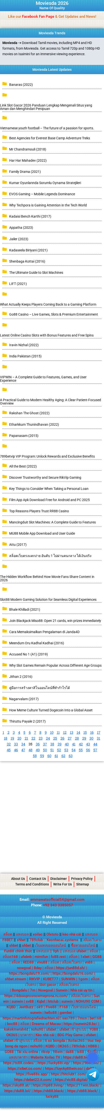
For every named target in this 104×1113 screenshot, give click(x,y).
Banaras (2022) (21, 85)
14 (78, 732)
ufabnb (26, 956)
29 (84, 738)
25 (55, 738)
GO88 (9, 1052)
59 (42, 755)
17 (98, 732)
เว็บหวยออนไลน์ (83, 1007)
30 (91, 738)
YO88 (93, 1029)
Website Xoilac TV (45, 1057)
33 (16, 744)
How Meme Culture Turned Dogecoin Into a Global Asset (51, 710)
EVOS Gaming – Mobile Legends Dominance (42, 194)
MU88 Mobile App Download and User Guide (42, 533)
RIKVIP (34, 979)
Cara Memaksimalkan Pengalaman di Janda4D (44, 632)
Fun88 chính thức (18, 951)
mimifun (41, 956)
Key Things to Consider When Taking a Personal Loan (49, 489)
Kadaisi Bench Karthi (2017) (30, 216)
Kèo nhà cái (45, 1035)
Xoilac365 (76, 1040)
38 (52, 744)
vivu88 (42, 962)
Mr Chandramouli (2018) (27, 149)
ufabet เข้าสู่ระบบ (72, 1029)
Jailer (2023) (18, 239)
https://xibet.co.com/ (25, 1068)
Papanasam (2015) (23, 436)
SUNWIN (68, 979)
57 (95, 750)
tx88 (80, 1052)
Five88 (51, 1007)
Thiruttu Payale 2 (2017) (27, 721)
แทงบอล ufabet (75, 951)
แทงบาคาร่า (18, 1057)
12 (65, 732)
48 (30, 750)
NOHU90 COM (87, 1001)
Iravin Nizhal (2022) (24, 345)
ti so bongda (55, 1040)
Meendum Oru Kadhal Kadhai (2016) (36, 643)
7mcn (82, 1018)
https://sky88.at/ (16, 1085)
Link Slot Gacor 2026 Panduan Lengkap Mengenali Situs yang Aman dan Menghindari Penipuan (46, 107)
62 (63, 755)
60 (49, 755)
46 (16, 750)
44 (95, 744)
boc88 (12, 1024)
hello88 (51, 1012)
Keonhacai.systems (62, 940)
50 (45, 750)
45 (9, 750)
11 (58, 732)
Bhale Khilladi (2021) (24, 609)
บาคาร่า (26, 1035)
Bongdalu (19, 990)
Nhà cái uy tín (81, 990)
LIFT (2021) (18, 284)
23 (41, 738)
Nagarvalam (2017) (24, 699)
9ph (56, 951)
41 (73, 744)
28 (77, 738)
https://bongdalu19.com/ (29, 973)
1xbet (84, 956)
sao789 (68, 1018)
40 (67, 744)
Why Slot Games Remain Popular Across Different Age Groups (55, 665)
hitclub (53, 1001)
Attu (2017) (18, 545)
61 (56, 755)
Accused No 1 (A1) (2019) (28, 654)
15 (85, 732)
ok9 (40, 1007)
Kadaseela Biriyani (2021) (28, 250)
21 (26, 738)
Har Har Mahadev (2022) (28, 160)
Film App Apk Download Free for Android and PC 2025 (49, 500)
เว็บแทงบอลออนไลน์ (50, 945)
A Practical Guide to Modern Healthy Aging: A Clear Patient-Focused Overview (50, 401)
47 (23, 750)
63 (71, 755)
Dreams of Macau (46, 1024)
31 (98, 738)
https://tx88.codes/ (19, 1063)
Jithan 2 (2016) (20, 677)
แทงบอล (24, 934)
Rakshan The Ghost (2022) (29, 413)
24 (48, 738)
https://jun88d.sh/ (70, 968)
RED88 (28, 962)
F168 (63, 1007)
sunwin (17, 1001)
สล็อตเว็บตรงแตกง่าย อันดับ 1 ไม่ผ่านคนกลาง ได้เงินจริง (50, 556)
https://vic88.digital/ (71, 1080)
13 (71, 732)
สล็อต (7, 934)
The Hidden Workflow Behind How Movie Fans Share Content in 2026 (47, 578)
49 (38, 750)
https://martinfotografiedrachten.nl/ (31, 1018)
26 (62, 738)
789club (36, 940)
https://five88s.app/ (32, 1074)
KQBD (11, 1007)
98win (58, 1052)
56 (88, 750)
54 (73, 750)
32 (9, 744)
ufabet (51, 1029)
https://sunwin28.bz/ (80, 1024)
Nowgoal (45, 990)
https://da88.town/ (78, 1057)
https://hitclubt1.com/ (68, 1074)
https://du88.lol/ (17, 1091)
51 (52, 750)
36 (38, 744)
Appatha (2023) (21, 228)
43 (88, 744)
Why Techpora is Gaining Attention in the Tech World (48, 205)
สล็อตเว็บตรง (72, 962)
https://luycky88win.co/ (64, 1068)
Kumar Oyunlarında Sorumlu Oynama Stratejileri (45, 183)
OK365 (11, 1035)
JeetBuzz (26, 1007)
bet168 (95, 1018)
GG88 (97, 956)
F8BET (7, 940)
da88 (70, 1052)
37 (45, 744)
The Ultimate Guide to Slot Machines (36, 272)
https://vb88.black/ (49, 1091)
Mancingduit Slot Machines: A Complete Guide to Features (52, 522)
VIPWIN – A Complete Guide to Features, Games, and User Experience (43, 378)
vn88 (89, 962)
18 (5, 738)
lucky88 (52, 1096)
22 (33, 738)
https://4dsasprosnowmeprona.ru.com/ (36, 996)
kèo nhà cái (71, 934)
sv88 (30, 1001)
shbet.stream (15, 979)
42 (81, 744)
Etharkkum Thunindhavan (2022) (34, 424)
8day (38, 968)
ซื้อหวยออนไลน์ (83, 945)
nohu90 (37, 1029)
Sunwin (61, 990)
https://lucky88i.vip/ (53, 1063)
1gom (83, 979)
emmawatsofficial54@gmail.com (57, 899)
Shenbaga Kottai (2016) (27, 261)
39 (59, 744)
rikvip (45, 1052)
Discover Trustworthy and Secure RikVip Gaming (45, 477)
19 (12, 738)
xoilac (39, 934)
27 (70, 738)
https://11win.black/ (83, 1085)
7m (32, 990)
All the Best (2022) (23, 466)
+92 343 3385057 (58, 905)
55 (81, 750)
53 (66, 750)
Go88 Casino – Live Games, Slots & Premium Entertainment (53, 314)
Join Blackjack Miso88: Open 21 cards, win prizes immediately (55, 621)
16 (92, 732)
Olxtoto (53, 934)
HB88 (92, 1046)
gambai (66, 1012)
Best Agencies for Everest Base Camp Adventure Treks (49, 138)
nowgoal (24, 968)
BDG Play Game (70, 1035)
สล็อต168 (10, 956)
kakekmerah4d (16, 1029)
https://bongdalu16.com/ (72, 973)
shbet (21, 940)
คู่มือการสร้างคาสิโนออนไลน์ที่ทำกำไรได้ (39, 688)
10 (51, 732)
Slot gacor (47, 984)
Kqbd (41, 1001)
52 (59, 750)
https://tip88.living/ (48, 1085)
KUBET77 (50, 979)
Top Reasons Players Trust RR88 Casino (39, 511)
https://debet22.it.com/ (33, 1080)
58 (35, 755)
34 (23, 744)
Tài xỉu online (27, 1052)
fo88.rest (58, 956)
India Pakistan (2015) (25, 356)
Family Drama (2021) (25, 172)
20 (19, 738)
